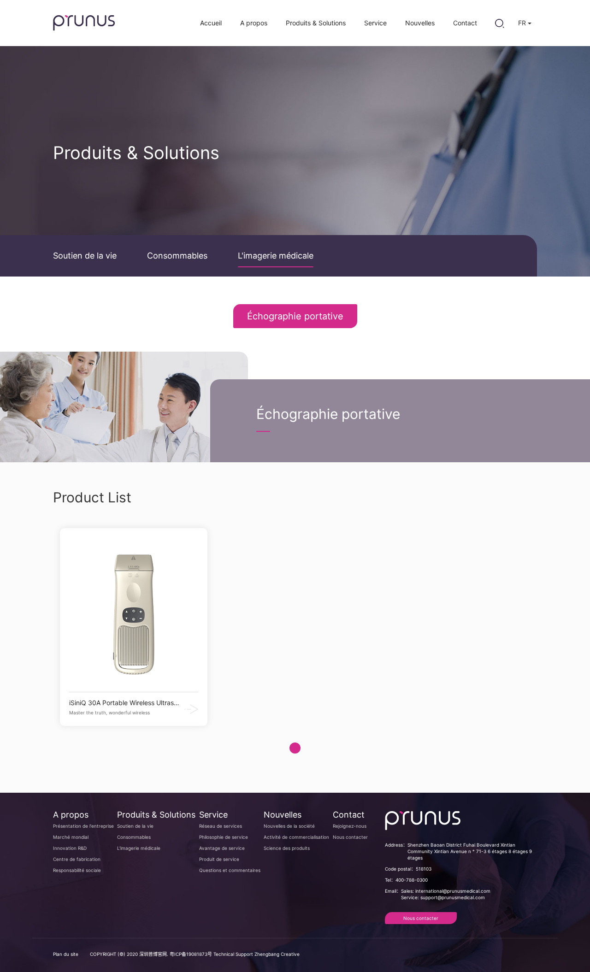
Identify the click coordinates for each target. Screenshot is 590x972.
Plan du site (65, 954)
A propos (253, 23)
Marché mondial (70, 837)
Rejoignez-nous (349, 826)
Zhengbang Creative (277, 954)
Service (375, 23)
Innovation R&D (70, 848)
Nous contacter (350, 837)
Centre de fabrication (76, 859)
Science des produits (287, 848)
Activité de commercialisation (296, 837)
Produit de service (219, 859)
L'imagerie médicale (275, 256)
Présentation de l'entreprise (83, 826)
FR (523, 23)
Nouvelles (420, 23)
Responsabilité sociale (77, 870)
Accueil (211, 23)
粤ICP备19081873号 (191, 954)
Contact (465, 23)
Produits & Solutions (316, 23)
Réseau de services (220, 826)
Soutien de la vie (85, 256)
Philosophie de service (223, 837)
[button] (295, 748)
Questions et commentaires (229, 870)
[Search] (499, 23)
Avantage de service (222, 848)
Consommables (177, 256)
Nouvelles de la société (289, 826)
